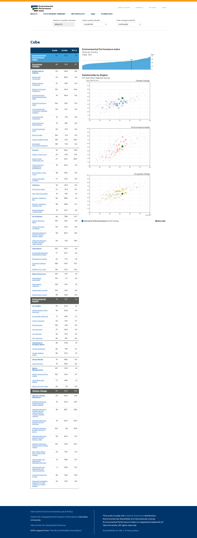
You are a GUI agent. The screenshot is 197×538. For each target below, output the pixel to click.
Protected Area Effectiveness (38, 124)
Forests (35, 150)
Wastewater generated (36, 279)
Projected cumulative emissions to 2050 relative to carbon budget (40, 484)
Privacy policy (132, 530)
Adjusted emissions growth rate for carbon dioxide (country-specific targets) (39, 413)
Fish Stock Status (38, 189)
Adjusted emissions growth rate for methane (39, 422)
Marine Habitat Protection (37, 84)
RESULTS (58, 24)
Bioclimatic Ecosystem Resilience (40, 145)
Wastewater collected (36, 285)
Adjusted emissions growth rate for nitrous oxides (39, 235)
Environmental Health (39, 300)
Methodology (78, 13)
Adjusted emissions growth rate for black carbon (40, 446)
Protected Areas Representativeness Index (39, 97)
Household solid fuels (40, 316)
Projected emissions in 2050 (39, 476)
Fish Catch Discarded (39, 193)
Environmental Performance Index (39, 57)
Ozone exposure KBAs (38, 221)
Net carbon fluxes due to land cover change (38, 453)
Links (164, 7)
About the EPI (124, 7)
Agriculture (37, 248)
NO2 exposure (37, 325)
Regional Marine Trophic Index (38, 211)
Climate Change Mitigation (38, 396)
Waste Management (37, 369)
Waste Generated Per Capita (40, 375)
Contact (139, 7)
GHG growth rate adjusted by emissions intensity (39, 461)
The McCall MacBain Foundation (65, 530)
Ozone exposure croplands (38, 227)
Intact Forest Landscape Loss (38, 159)
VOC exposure (37, 338)
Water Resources (39, 273)
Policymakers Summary (54, 13)
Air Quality (36, 306)
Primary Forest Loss (39, 154)
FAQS (93, 13)
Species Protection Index (39, 104)
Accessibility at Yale (112, 530)
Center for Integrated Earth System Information (53, 517)
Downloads (106, 13)
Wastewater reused (39, 294)
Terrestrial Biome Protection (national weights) (39, 111)
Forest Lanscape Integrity (38, 179)
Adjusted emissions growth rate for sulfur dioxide (39, 242)
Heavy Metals (37, 359)
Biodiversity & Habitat (38, 72)
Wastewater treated (39, 290)
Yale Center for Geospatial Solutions (48, 525)
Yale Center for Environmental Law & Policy (51, 511)
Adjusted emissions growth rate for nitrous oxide (39, 438)
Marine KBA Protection (36, 78)
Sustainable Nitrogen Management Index (40, 254)
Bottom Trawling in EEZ (39, 199)
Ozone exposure (38, 320)
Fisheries (35, 185)
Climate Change (39, 391)
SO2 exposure (37, 329)
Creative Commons (134, 515)
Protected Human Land (38, 130)
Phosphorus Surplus (39, 259)
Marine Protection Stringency (39, 90)
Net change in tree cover (39, 173)
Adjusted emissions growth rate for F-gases (39, 430)
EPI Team (152, 7)
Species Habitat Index (40, 139)
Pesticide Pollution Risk (39, 264)
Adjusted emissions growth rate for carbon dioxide (39, 403)
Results (34, 13)
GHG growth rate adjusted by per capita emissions (38, 469)
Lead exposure (37, 363)
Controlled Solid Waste (38, 381)
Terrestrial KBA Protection (37, 118)
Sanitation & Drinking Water (38, 343)
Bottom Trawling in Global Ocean (39, 205)
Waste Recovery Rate (40, 386)
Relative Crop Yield (39, 269)
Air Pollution (37, 216)
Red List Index (37, 135)
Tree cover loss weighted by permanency (38, 167)
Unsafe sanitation (38, 348)
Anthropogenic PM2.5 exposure (40, 311)
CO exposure (37, 334)
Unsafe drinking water (38, 354)
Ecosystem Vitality (37, 65)
